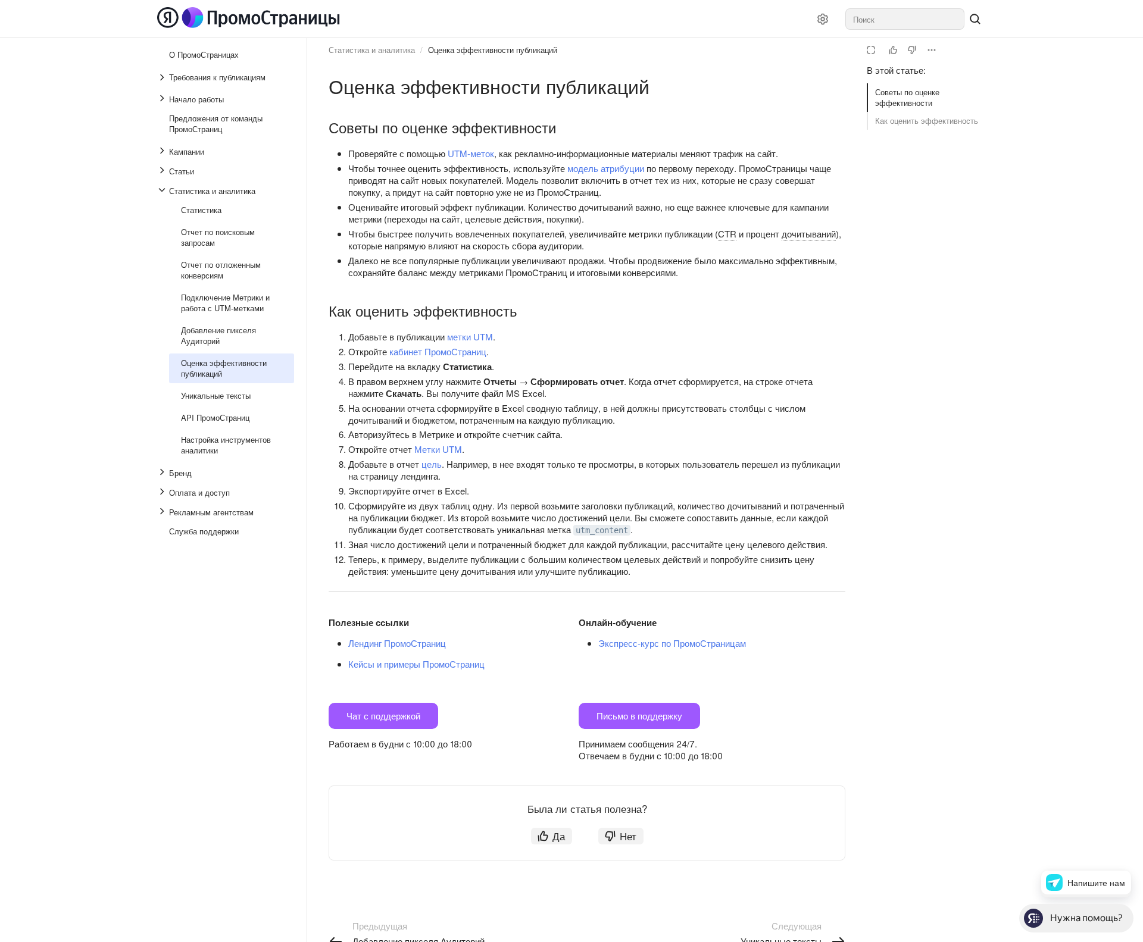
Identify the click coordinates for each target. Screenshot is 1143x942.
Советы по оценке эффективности (907, 97)
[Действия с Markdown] (931, 50)
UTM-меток (471, 153)
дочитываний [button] (809, 233)
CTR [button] (727, 233)
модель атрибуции (605, 168)
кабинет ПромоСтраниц (437, 351)
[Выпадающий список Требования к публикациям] (163, 77)
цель (431, 464)
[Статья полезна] (893, 50)
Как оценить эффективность (926, 120)
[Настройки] (822, 19)
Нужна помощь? (1086, 918)
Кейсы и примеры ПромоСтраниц (416, 664)
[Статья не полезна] (912, 50)
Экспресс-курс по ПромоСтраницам (672, 643)
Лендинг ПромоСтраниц (397, 643)
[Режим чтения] (871, 50)
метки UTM (470, 336)
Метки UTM (438, 449)
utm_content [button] (602, 530)
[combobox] (905, 19)
